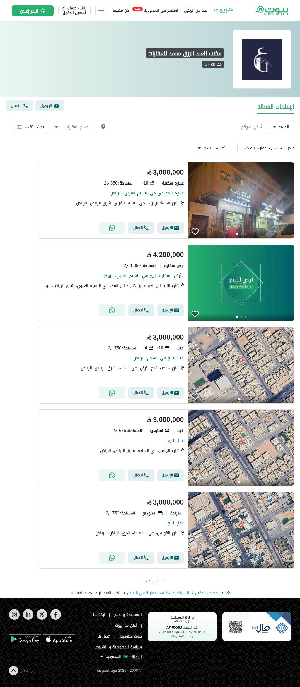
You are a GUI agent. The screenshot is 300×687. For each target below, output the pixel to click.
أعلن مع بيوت (126, 625)
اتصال (16, 106)
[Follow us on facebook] (55, 618)
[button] (281, 127)
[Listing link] (166, 200)
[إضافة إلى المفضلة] (195, 231)
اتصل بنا (104, 636)
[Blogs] (224, 10)
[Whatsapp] (112, 228)
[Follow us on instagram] (14, 618)
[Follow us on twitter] (41, 618)
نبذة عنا (99, 615)
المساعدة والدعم (128, 615)
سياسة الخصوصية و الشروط (118, 647)
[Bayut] (271, 10)
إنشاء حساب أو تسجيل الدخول (74, 10)
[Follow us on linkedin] (28, 618)
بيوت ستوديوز (131, 636)
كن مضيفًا (121, 10)
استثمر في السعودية (156, 10)
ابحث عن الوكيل (196, 10)
